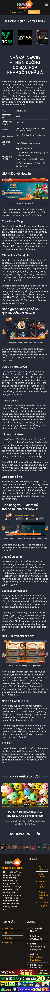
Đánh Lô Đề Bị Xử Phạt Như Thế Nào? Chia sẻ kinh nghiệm (25, 814)
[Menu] (46, 4)
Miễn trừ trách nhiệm (43, 884)
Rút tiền (9, 938)
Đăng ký (9, 928)
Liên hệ (8, 942)
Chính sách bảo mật (43, 895)
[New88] (25, 4)
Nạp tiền (9, 933)
